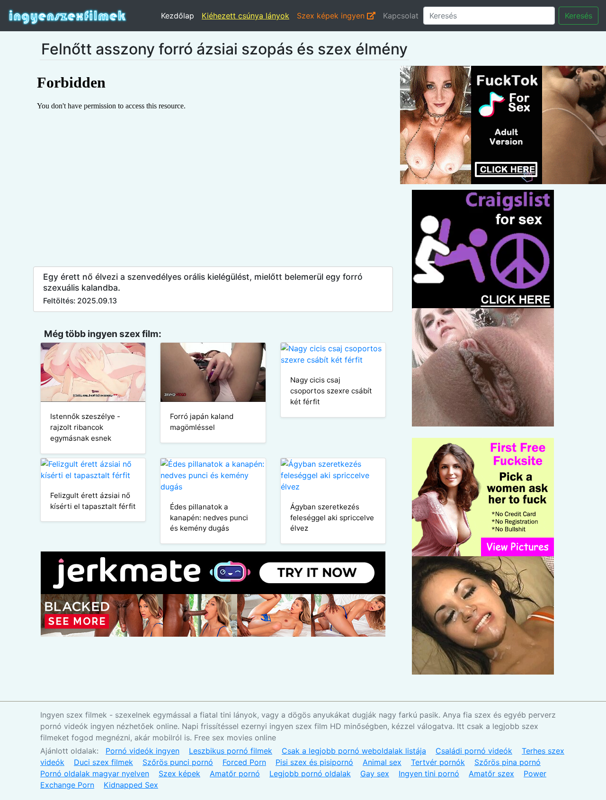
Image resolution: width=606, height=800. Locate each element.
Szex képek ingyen (332, 15)
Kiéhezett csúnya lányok (245, 15)
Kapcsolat (401, 15)
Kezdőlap (177, 15)
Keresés (578, 15)
